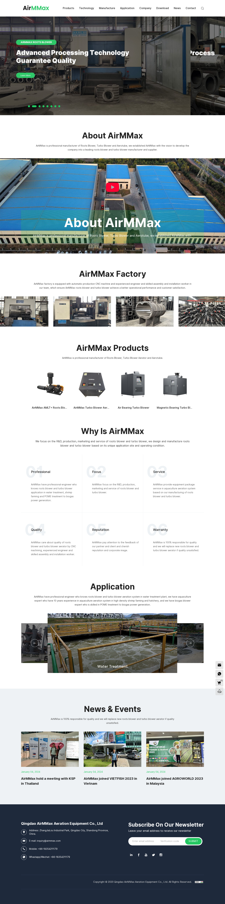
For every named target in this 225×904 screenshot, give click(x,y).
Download (162, 8)
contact (191, 8)
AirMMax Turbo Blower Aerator (92, 407)
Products (68, 8)
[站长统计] (199, 881)
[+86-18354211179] (219, 674)
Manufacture (107, 8)
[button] (35, 643)
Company (145, 8)
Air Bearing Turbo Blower (133, 407)
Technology (86, 8)
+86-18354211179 (47, 849)
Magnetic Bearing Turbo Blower (177, 407)
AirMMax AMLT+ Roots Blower (51, 407)
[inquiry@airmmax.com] (219, 665)
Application (127, 8)
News (177, 8)
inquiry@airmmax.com (49, 840)
